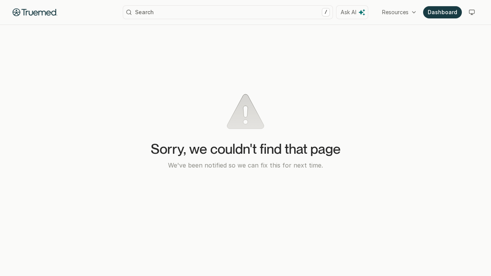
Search (231, 12)
